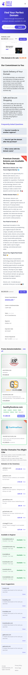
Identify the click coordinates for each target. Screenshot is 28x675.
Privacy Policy (18, 665)
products (10, 410)
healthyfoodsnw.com (13, 407)
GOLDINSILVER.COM (8, 394)
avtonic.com (9, 300)
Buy (24, 540)
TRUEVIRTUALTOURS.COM (9, 436)
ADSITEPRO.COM (7, 370)
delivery (12, 412)
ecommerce (6, 412)
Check (23, 594)
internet (15, 410)
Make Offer (23, 39)
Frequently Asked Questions (12, 124)
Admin (16, 670)
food (16, 412)
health (19, 410)
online (5, 410)
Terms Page (18, 668)
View (24, 469)
